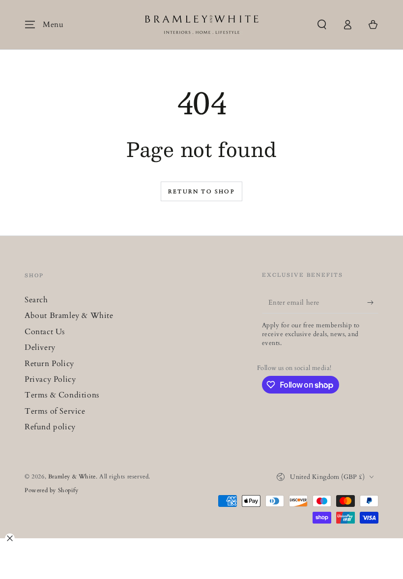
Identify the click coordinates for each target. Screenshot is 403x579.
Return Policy (49, 363)
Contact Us (45, 331)
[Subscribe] (372, 302)
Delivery (40, 347)
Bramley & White (72, 476)
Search (36, 299)
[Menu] (30, 24)
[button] (322, 24)
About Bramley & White (69, 315)
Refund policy (50, 426)
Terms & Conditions (62, 395)
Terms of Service (55, 411)
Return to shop (201, 191)
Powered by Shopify (52, 490)
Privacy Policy (50, 379)
